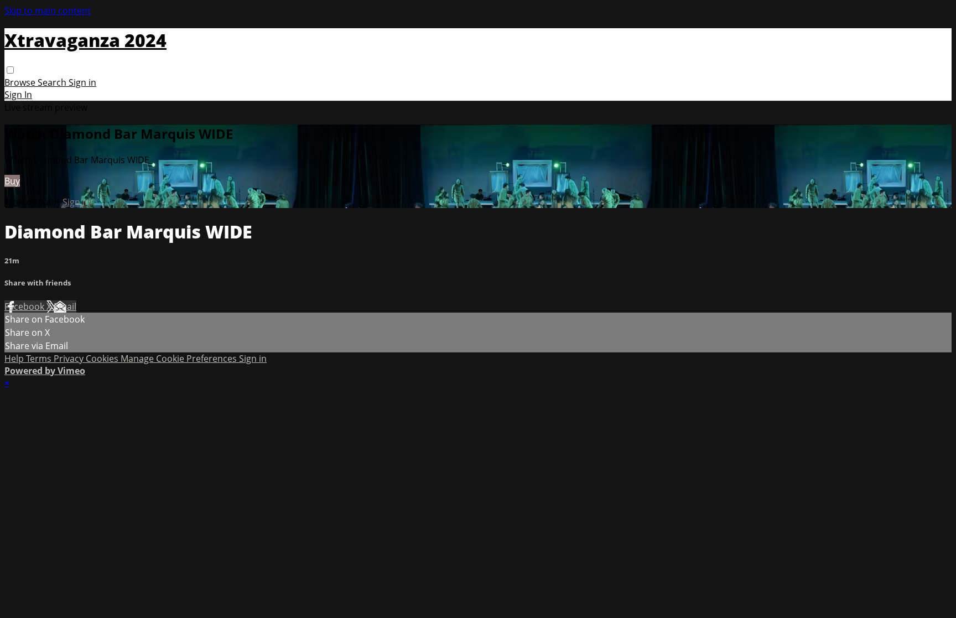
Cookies (103, 358)
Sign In (18, 95)
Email (65, 306)
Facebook (25, 306)
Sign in (82, 82)
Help (15, 358)
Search (53, 82)
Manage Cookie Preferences (180, 358)
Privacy (70, 358)
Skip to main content (47, 10)
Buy (12, 181)
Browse (21, 82)
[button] (10, 70)
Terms (40, 358)
